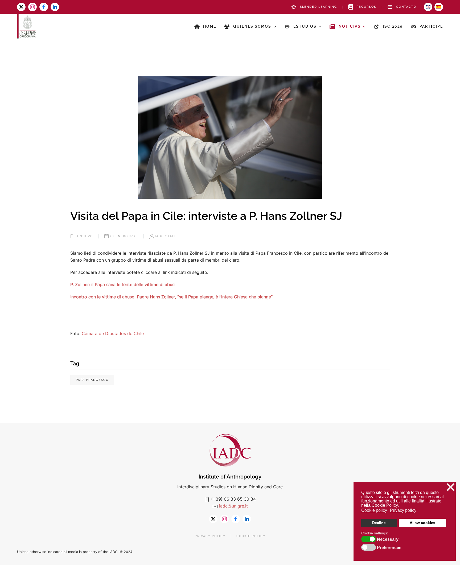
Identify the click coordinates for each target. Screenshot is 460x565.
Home (209, 26)
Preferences (389, 548)
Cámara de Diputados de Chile (113, 333)
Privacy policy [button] (403, 510)
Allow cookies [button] (422, 523)
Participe (431, 26)
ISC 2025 (393, 26)
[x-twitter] (21, 7)
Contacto (406, 7)
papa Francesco (92, 380)
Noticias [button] (350, 26)
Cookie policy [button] (374, 510)
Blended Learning (318, 7)
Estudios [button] (305, 26)
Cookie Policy (250, 536)
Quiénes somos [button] (252, 26)
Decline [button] (379, 523)
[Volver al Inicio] (26, 26)
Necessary (388, 539)
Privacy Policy (210, 536)
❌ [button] (450, 487)
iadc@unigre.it (233, 506)
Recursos (366, 7)
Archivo (84, 236)
